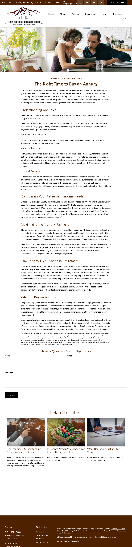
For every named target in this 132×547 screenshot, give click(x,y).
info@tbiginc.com (70, 4)
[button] (51, 13)
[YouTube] (94, 2)
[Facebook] (101, 2)
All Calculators (42, 542)
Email (69, 355)
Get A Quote (118, 3)
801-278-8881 (54, 3)
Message (9, 372)
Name (7, 355)
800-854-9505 (18, 535)
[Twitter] (80, 2)
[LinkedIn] (87, 2)
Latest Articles (42, 535)
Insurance (40, 532)
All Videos (40, 539)
